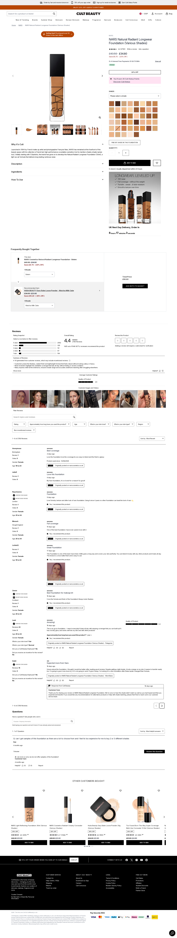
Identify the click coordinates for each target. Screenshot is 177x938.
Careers (78, 883)
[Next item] (164, 817)
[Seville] (124, 128)
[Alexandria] (111, 103)
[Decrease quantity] (112, 153)
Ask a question (144, 49)
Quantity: (113, 148)
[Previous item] (13, 817)
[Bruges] (142, 103)
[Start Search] (54, 13)
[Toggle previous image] (13, 76)
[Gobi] (130, 110)
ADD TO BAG (29, 842)
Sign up (74, 860)
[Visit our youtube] (141, 860)
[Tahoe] (142, 128)
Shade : (112, 91)
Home (14, 25)
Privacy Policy (111, 880)
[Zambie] (136, 134)
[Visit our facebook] (126, 860)
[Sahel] (155, 122)
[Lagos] (142, 110)
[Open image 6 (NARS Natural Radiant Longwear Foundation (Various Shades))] (81, 130)
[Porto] (142, 122)
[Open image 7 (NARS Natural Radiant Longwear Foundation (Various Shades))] (93, 130)
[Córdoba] (111, 110)
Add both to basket (135, 286)
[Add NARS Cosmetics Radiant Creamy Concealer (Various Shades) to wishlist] (82, 790)
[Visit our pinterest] (146, 860)
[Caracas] (155, 103)
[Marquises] (130, 116)
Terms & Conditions (112, 878)
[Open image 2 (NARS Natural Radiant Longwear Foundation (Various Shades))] (29, 130)
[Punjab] (148, 122)
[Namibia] (148, 116)
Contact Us (49, 878)
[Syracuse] (136, 128)
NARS (20, 25)
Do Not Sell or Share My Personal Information (22, 897)
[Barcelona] (130, 103)
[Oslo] (111, 122)
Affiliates (139, 883)
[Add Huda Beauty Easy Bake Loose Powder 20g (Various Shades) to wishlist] (120, 790)
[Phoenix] (130, 122)
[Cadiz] (148, 103)
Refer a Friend (141, 888)
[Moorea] (142, 116)
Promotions (140, 880)
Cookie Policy (110, 883)
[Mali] (124, 116)
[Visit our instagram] (136, 860)
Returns (48, 885)
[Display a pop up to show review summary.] (28, 835)
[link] (157, 14)
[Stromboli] (130, 128)
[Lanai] (148, 110)
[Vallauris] (111, 134)
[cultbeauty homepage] (88, 14)
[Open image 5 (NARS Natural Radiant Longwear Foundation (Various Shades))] (68, 130)
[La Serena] (155, 110)
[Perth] (124, 122)
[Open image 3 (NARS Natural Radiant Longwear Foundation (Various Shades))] (42, 130)
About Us (79, 878)
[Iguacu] (136, 110)
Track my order (51, 888)
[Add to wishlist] (157, 163)
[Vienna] (124, 134)
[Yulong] (130, 134)
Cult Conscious (81, 885)
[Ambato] (117, 103)
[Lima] (111, 116)
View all (158, 61)
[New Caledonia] (155, 116)
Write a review (132, 49)
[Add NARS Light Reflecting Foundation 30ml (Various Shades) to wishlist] (43, 790)
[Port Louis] (136, 122)
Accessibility (110, 888)
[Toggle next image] (102, 76)
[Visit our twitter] (131, 860)
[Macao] (117, 116)
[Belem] (136, 103)
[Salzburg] (111, 128)
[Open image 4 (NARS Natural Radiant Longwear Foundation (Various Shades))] (55, 130)
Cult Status (139, 878)
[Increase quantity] (126, 153)
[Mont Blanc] (136, 116)
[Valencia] (155, 128)
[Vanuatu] (117, 134)
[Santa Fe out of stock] (117, 128)
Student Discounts (142, 885)
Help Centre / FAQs (52, 880)
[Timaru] (148, 128)
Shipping (49, 883)
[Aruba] (124, 103)
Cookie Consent (16, 894)
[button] (172, 933)
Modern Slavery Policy (113, 885)
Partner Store (140, 890)
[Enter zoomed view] (99, 117)
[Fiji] (124, 110)
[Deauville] (117, 110)
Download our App (82, 880)
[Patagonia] (117, 122)
